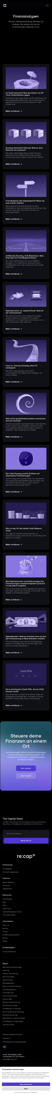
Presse (5, 932)
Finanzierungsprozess (10, 872)
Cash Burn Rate (8, 1024)
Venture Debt (7, 999)
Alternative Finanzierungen (12, 967)
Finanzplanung (8, 993)
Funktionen (7, 885)
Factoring (6, 970)
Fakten (5, 941)
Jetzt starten (26, 768)
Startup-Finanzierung (10, 974)
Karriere (5, 928)
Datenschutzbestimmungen (12, 1034)
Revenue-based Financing (12, 986)
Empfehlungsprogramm (11, 935)
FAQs (4, 905)
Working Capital (8, 977)
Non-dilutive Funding (10, 1005)
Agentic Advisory (8, 882)
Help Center (7, 908)
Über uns (6, 925)
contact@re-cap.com (10, 1059)
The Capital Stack (9, 915)
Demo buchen (26, 776)
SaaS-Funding (8, 980)
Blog (4, 902)
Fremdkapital (7, 869)
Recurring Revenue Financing (13, 1012)
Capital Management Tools (12, 912)
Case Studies (7, 899)
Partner (5, 938)
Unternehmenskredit (10, 996)
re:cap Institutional (9, 951)
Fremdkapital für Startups (12, 1008)
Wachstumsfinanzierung (11, 1002)
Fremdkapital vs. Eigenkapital (13, 1021)
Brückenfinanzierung (10, 1015)
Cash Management (9, 989)
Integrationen (7, 889)
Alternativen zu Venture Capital (14, 1018)
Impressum (7, 1038)
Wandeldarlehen (8, 983)
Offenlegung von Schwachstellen (14, 1042)
